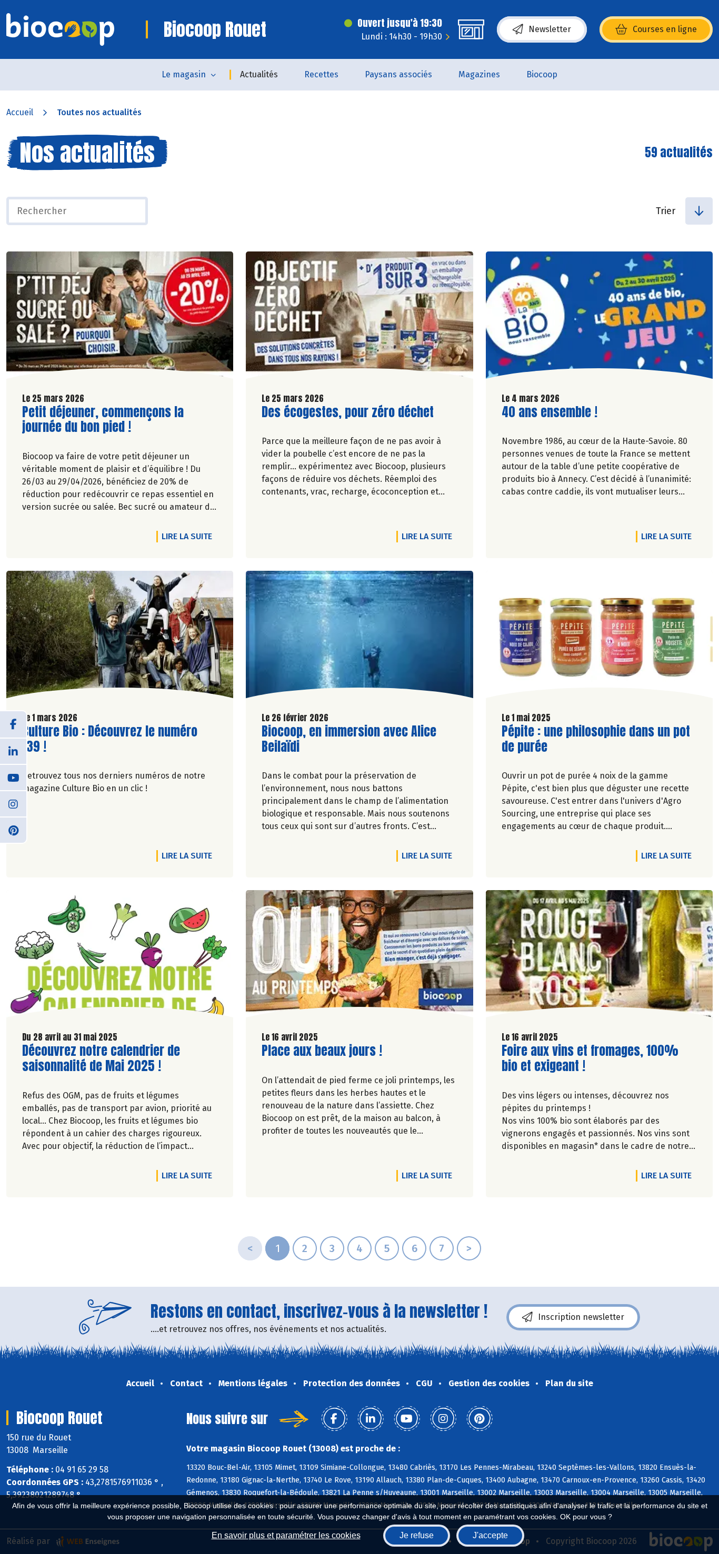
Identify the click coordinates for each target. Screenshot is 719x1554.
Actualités (259, 74)
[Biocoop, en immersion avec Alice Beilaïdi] (359, 637)
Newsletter (549, 29)
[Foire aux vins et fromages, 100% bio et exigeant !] (599, 956)
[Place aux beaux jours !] (359, 956)
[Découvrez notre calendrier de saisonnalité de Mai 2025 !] (119, 956)
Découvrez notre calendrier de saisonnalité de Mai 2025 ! (101, 1058)
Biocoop (541, 74)
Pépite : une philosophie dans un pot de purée (596, 739)
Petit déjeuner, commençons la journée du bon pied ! (103, 420)
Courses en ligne (665, 29)
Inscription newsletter (581, 1317)
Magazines (479, 74)
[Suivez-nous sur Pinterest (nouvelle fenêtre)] (13, 829)
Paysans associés (398, 74)
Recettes (321, 74)
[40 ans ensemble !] (599, 317)
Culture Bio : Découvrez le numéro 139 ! (109, 739)
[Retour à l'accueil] (60, 29)
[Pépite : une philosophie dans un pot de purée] (599, 637)
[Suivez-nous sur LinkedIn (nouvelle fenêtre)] (13, 751)
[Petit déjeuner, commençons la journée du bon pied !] (119, 317)
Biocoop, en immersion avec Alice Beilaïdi (349, 739)
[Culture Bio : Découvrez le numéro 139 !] (119, 637)
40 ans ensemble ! (549, 412)
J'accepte (490, 1535)
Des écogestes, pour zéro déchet (348, 412)
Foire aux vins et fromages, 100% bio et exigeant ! (590, 1058)
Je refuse (417, 1535)
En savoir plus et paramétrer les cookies (286, 1535)
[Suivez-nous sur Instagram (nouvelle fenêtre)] (13, 803)
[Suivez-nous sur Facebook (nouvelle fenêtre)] (13, 724)
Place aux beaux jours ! (322, 1050)
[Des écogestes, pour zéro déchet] (359, 317)
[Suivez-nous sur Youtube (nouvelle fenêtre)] (13, 777)
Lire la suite (189, 536)
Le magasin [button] (184, 74)
